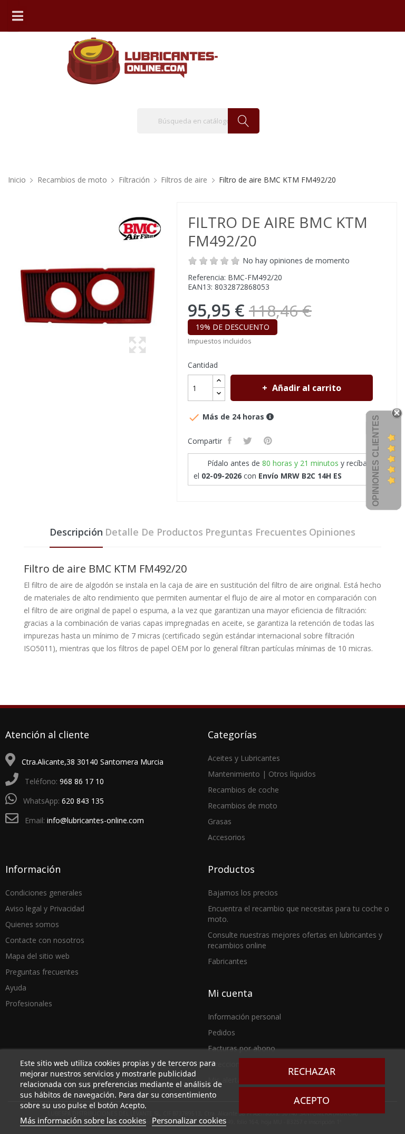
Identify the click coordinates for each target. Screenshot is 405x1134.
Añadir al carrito (306, 388)
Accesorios (226, 837)
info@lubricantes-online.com (95, 820)
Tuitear (249, 440)
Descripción (76, 532)
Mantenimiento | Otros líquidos (262, 774)
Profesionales (28, 1003)
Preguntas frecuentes (256, 532)
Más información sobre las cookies (83, 1120)
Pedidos (221, 1032)
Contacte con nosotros (44, 940)
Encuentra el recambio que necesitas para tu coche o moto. (298, 913)
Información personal (244, 1017)
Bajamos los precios (243, 893)
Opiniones (332, 532)
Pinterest (269, 440)
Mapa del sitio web (37, 956)
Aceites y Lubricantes (244, 758)
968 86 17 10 (82, 781)
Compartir (230, 440)
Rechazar (311, 1071)
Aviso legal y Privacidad (44, 908)
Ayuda (15, 988)
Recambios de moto (242, 806)
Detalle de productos (154, 532)
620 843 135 (83, 801)
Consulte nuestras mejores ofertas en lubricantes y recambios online (295, 940)
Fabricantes (227, 961)
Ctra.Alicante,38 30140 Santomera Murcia (92, 762)
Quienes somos (32, 924)
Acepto (312, 1100)
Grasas (220, 821)
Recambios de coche (243, 790)
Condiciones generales (43, 893)
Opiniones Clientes (375, 461)
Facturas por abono (241, 1048)
